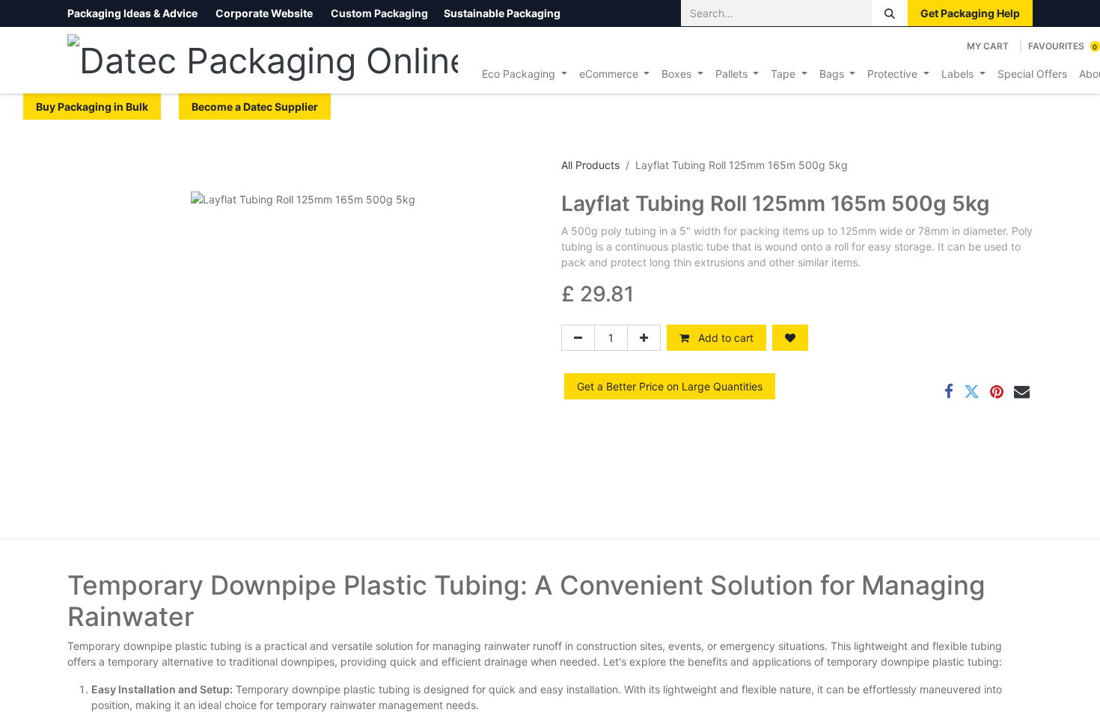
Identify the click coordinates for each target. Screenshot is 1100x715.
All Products (590, 165)
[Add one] (644, 338)
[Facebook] (948, 391)
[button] (790, 338)
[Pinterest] (996, 391)
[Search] (890, 13)
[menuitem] (524, 74)
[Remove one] (578, 338)
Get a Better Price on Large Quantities (670, 386)
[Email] (1022, 391)
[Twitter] (972, 391)
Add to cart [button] (724, 337)
